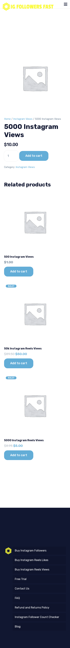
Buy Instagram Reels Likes (31, 560)
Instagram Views (22, 119)
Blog (18, 626)
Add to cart (33, 156)
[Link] (28, 4)
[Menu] (65, 4)
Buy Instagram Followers (30, 550)
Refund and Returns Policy (32, 607)
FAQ (17, 598)
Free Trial (21, 579)
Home (7, 119)
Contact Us (22, 588)
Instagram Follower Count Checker (37, 617)
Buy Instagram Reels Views (32, 569)
